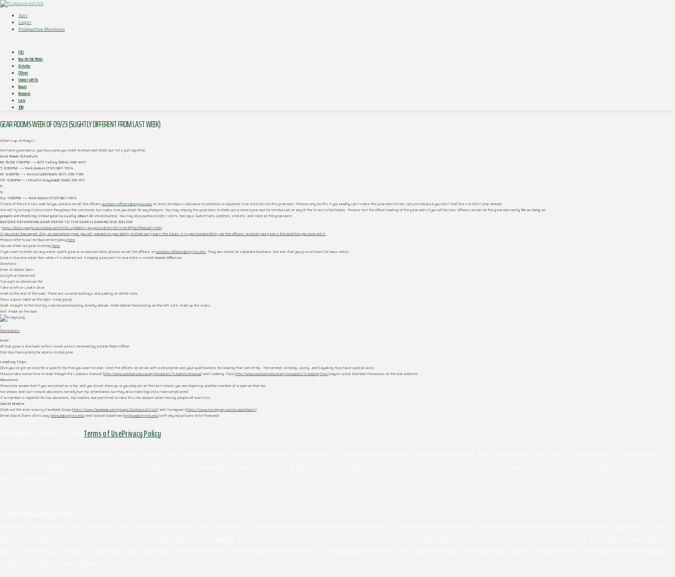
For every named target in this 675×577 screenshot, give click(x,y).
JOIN (20, 107)
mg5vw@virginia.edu (141, 416)
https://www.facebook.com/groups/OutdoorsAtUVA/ (115, 410)
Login (24, 22)
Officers (23, 72)
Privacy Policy (141, 433)
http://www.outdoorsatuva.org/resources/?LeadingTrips (282, 374)
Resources (24, 93)
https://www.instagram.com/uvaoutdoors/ (221, 410)
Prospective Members (41, 29)
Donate (22, 86)
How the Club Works (30, 59)
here (71, 240)
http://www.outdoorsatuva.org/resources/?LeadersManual (152, 374)
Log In (21, 100)
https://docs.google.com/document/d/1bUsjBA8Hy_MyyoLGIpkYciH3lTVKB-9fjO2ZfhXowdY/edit (82, 228)
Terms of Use (103, 433)
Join (23, 15)
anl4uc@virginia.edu (67, 416)
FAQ (20, 52)
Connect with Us (28, 79)
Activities (24, 65)
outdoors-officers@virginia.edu (127, 204)
